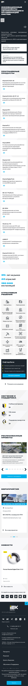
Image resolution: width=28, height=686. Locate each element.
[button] (7, 469)
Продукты (6, 651)
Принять (14, 683)
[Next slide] (25, 469)
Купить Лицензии (8, 660)
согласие (10, 676)
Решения (6, 656)
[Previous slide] (2, 469)
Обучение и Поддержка (11, 664)
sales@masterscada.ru (8, 639)
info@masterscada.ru (7, 634)
